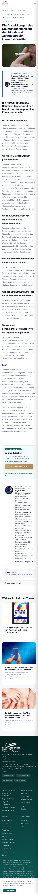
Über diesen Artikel (14, 583)
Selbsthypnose (7, 833)
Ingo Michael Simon (8, 761)
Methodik (24, 793)
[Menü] (34, 3)
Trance (4, 836)
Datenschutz (25, 824)
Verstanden (10, 890)
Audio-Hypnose (7, 820)
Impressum (24, 820)
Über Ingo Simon (26, 790)
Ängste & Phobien (8, 799)
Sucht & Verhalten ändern (18, 10)
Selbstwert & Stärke (8, 807)
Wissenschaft (6, 827)
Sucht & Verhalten (8, 810)
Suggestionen (6, 849)
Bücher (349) (25, 796)
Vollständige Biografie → (24, 562)
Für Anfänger (6, 824)
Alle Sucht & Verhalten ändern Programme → (19, 474)
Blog (22, 806)
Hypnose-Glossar (26, 799)
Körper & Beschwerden (6, 803)
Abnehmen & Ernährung (6, 794)
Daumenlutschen (11, 14)
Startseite (5, 10)
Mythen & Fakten (7, 839)
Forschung (5, 830)
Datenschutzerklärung (16, 885)
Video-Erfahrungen (8, 852)
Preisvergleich (6, 845)
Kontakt (23, 809)
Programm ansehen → (19, 467)
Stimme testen (25, 803)
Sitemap (4, 855)
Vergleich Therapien (8, 842)
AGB (22, 827)
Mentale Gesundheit (8, 790)
